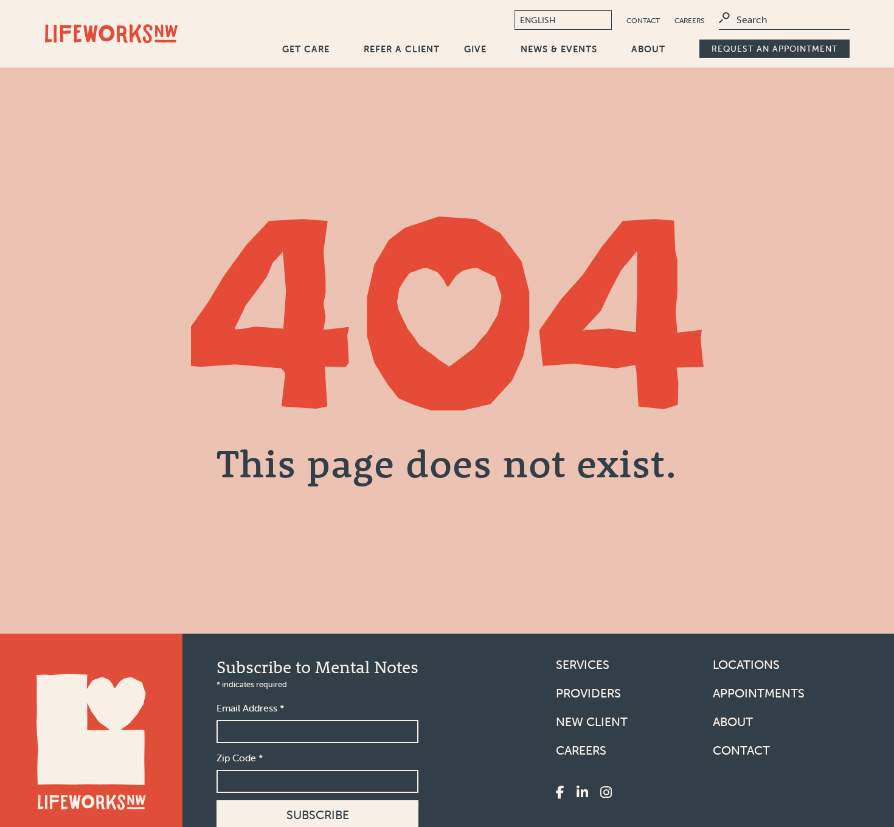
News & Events (559, 49)
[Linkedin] (582, 793)
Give (475, 49)
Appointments (759, 693)
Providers (588, 693)
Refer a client (402, 49)
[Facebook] (560, 793)
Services (582, 664)
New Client (592, 721)
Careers (689, 20)
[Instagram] (606, 793)
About (648, 49)
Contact (643, 20)
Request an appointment (774, 48)
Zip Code (240, 758)
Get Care (306, 49)
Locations (746, 664)
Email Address (251, 708)
